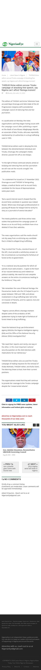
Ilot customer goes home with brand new (10, 468)
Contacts (26, 666)
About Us (17, 666)
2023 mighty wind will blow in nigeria (31, 468)
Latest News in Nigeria (17, 75)
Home (4, 75)
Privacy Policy (6, 666)
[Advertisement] (20, 20)
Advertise (36, 666)
